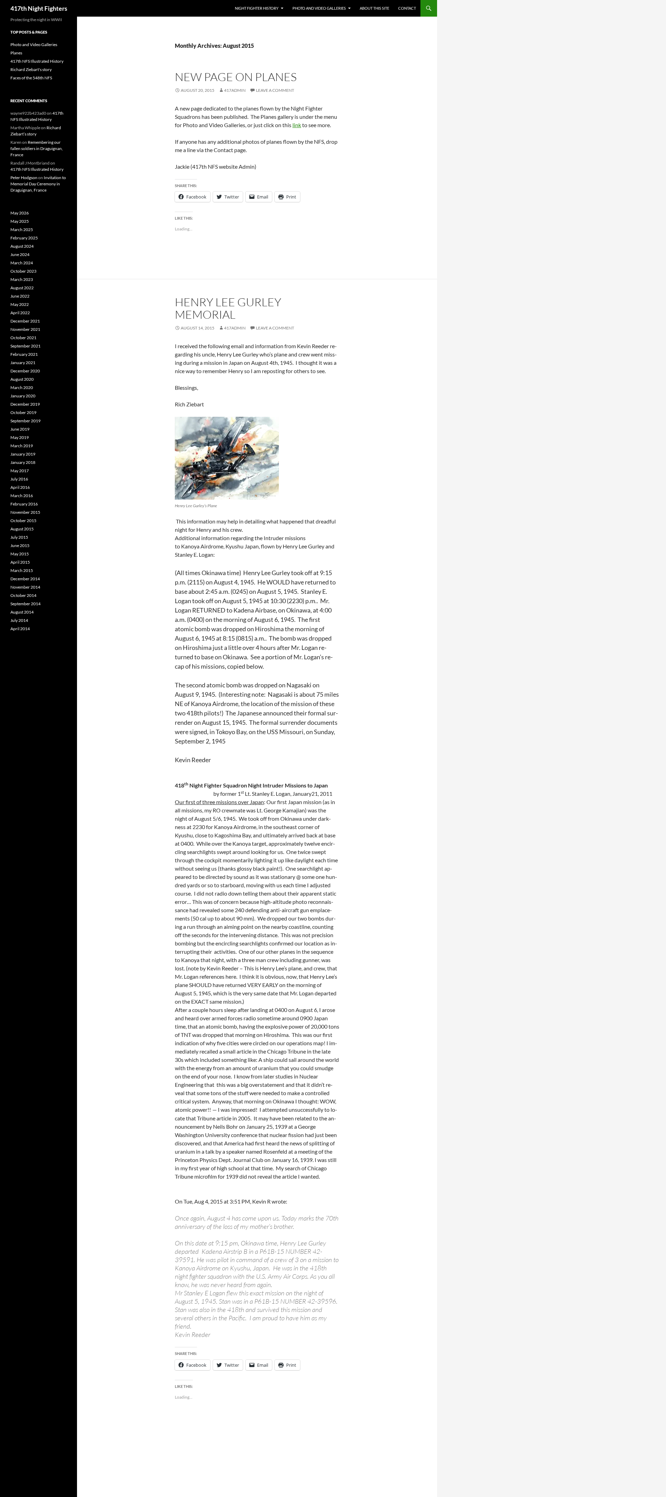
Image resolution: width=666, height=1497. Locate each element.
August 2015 (22, 528)
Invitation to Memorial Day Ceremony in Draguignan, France (38, 184)
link (296, 125)
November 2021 (25, 329)
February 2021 (24, 354)
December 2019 (25, 404)
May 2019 (19, 437)
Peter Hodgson (23, 177)
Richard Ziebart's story (31, 69)
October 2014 (23, 595)
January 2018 (22, 462)
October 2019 (23, 412)
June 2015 (19, 545)
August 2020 (22, 379)
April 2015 (20, 562)
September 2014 (25, 603)
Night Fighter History (257, 8)
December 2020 (25, 370)
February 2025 (24, 237)
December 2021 (25, 321)
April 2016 (20, 487)
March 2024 (21, 262)
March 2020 (21, 387)
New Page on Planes (236, 77)
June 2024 (19, 254)
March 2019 (21, 445)
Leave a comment (275, 90)
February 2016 (24, 504)
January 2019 (22, 454)
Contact (407, 8)
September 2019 (25, 420)
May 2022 (19, 304)
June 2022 (19, 296)
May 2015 (19, 553)
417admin (235, 90)
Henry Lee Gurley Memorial (228, 308)
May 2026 (19, 212)
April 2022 (20, 312)
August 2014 (22, 612)
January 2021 (22, 362)
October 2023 (23, 271)
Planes (16, 52)
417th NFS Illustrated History (36, 61)
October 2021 (23, 337)
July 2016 (19, 479)
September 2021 (25, 346)
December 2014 (25, 578)
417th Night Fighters (38, 8)
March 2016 (21, 495)
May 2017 (19, 470)
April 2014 (20, 628)
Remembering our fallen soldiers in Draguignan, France (36, 148)
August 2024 (22, 246)
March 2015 (21, 570)
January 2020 (22, 395)
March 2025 (21, 229)
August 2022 (22, 287)
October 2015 (23, 520)
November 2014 (25, 587)
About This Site (374, 8)
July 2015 (19, 537)
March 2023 (21, 279)
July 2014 (19, 620)
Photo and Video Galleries (319, 8)
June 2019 (19, 429)
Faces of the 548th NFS (31, 77)
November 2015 (25, 512)
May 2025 (19, 221)
